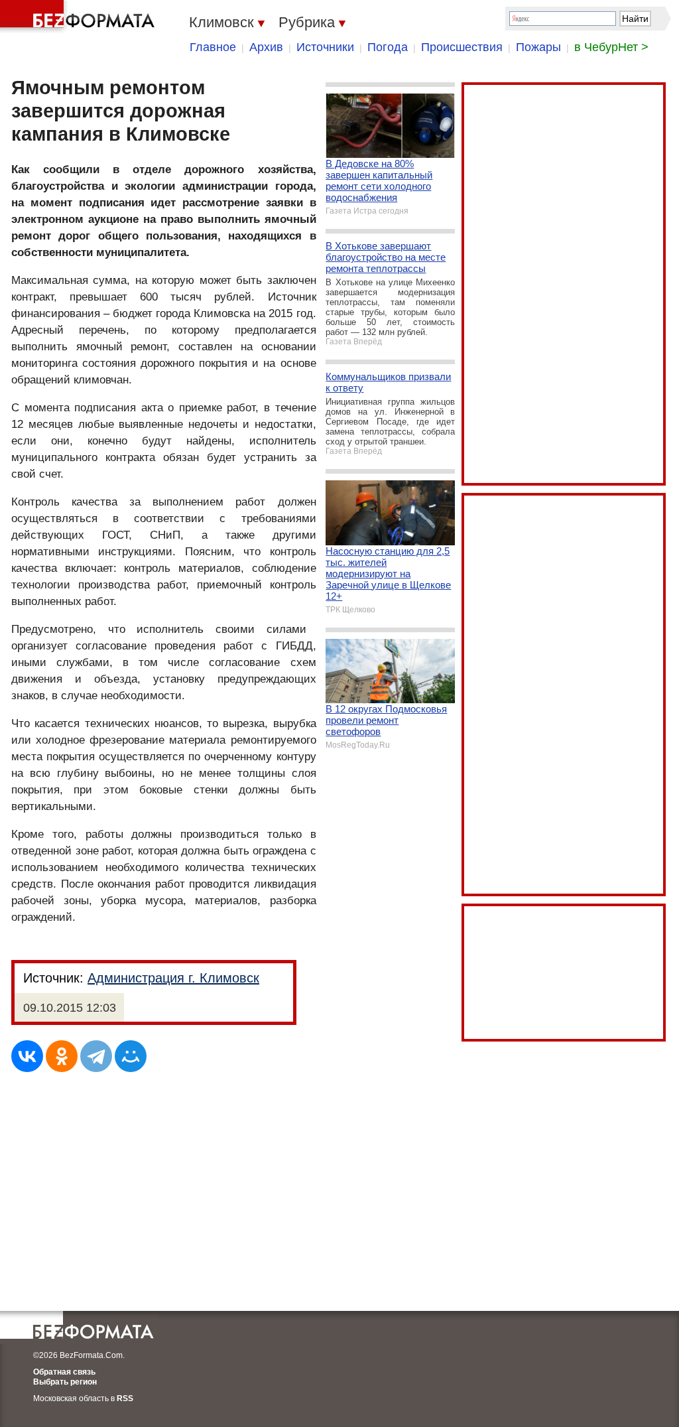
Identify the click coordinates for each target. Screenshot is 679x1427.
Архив (266, 47)
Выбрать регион (65, 1382)
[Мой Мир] (131, 1056)
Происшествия (462, 47)
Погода (387, 47)
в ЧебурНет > (611, 47)
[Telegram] (96, 1056)
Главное (213, 47)
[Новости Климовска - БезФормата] (79, 16)
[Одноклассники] (62, 1056)
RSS (125, 1398)
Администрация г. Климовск (173, 978)
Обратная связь (64, 1372)
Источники (325, 47)
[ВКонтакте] (27, 1056)
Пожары (538, 47)
